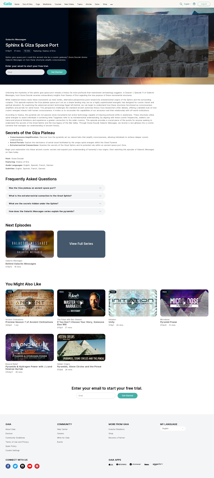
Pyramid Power (168, 322)
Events (60, 442)
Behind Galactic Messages (21, 263)
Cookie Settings (13, 450)
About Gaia (10, 429)
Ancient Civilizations (14, 319)
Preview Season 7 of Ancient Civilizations (29, 322)
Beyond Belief (12, 364)
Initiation (112, 319)
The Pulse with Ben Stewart (69, 319)
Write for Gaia (63, 438)
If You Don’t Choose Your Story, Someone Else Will (80, 323)
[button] (55, 188)
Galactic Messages (16, 39)
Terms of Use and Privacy (17, 442)
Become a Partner (117, 438)
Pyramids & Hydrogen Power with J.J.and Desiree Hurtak (29, 367)
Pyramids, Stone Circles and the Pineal (79, 366)
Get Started (56, 72)
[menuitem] (17, 3)
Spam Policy (11, 446)
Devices (9, 433)
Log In (204, 4)
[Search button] (181, 4)
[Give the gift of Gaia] (194, 4)
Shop (111, 433)
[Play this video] (29, 303)
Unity (112, 322)
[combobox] (173, 428)
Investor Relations (117, 429)
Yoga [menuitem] (38, 4)
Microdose (165, 319)
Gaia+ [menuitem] (97, 4)
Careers (60, 433)
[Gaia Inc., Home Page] (8, 3)
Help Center (62, 429)
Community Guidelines (15, 438)
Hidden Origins (63, 364)
